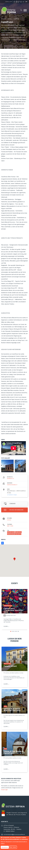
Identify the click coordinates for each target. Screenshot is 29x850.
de (26, 1)
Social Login (8, 1)
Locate (2, 543)
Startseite (3, 19)
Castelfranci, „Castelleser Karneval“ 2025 (14, 610)
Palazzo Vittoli (10, 666)
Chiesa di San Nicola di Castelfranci (13, 752)
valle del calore (11, 532)
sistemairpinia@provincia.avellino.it (14, 834)
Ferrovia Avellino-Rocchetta (14, 534)
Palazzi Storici (7, 663)
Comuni (9, 19)
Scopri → (6, 626)
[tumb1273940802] (21, 466)
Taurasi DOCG (18, 532)
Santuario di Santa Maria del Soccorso (12, 709)
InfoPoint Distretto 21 (12, 484)
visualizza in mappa (12, 494)
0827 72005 (10, 526)
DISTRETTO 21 (10, 478)
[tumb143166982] (7, 466)
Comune (9, 520)
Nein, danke (13, 847)
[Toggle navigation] (25, 10)
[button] (10, 631)
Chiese (5, 706)
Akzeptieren (5, 847)
